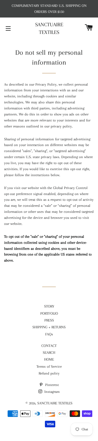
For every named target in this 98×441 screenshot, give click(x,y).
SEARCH (49, 352)
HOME (49, 359)
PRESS (49, 320)
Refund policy (49, 373)
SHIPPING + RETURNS (49, 327)
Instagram (51, 392)
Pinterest (51, 385)
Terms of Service (49, 366)
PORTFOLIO (49, 313)
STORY (49, 306)
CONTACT (49, 346)
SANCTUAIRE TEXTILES (49, 28)
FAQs (49, 334)
